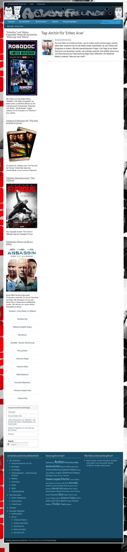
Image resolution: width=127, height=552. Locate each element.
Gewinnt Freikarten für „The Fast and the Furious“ (21, 429)
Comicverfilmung (53, 469)
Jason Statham (74, 479)
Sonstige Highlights (70, 22)
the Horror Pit (19, 532)
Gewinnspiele (17, 513)
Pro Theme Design (50, 540)
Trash (63, 504)
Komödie (73, 482)
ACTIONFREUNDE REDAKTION (17, 4)
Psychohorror (19, 526)
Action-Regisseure (19, 497)
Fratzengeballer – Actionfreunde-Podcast (24, 474)
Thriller (56, 504)
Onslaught (11, 412)
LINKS (31, 4)
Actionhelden (17, 501)
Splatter (69, 501)
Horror (14, 517)
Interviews (15, 481)
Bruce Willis (65, 466)
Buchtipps (15, 466)
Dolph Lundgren (55, 473)
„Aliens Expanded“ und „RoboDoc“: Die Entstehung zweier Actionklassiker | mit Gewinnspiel (22, 422)
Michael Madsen (51, 491)
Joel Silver (65, 483)
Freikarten (66, 475)
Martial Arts (58, 488)
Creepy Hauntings (21, 523)
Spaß (14, 488)
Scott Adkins (55, 501)
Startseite (11, 22)
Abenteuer (50, 462)
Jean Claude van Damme (53, 483)
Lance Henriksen (58, 486)
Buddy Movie (75, 467)
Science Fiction (68, 497)
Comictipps (16, 469)
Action (59, 461)
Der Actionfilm (24, 22)
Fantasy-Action (57, 475)
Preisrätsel (54, 494)
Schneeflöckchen (63, 40)
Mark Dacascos (69, 486)
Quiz (61, 494)
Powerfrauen (17, 504)
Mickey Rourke (70, 491)
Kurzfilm (49, 485)
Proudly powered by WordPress (16, 540)
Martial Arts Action (70, 488)
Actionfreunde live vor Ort (22, 463)
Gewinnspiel (53, 479)
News (14, 485)
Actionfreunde (63, 12)
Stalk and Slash (20, 529)
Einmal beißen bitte (15, 416)
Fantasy (49, 475)
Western (68, 504)
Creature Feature (20, 519)
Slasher (64, 500)
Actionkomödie (72, 462)
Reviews (55, 22)
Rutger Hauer (55, 498)
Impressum (41, 4)
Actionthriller (53, 466)
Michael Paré (60, 491)
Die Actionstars (41, 22)
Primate (11, 434)
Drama (66, 472)
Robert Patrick (68, 495)
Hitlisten (15, 478)
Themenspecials (18, 491)
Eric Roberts (75, 472)
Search (10, 441)
